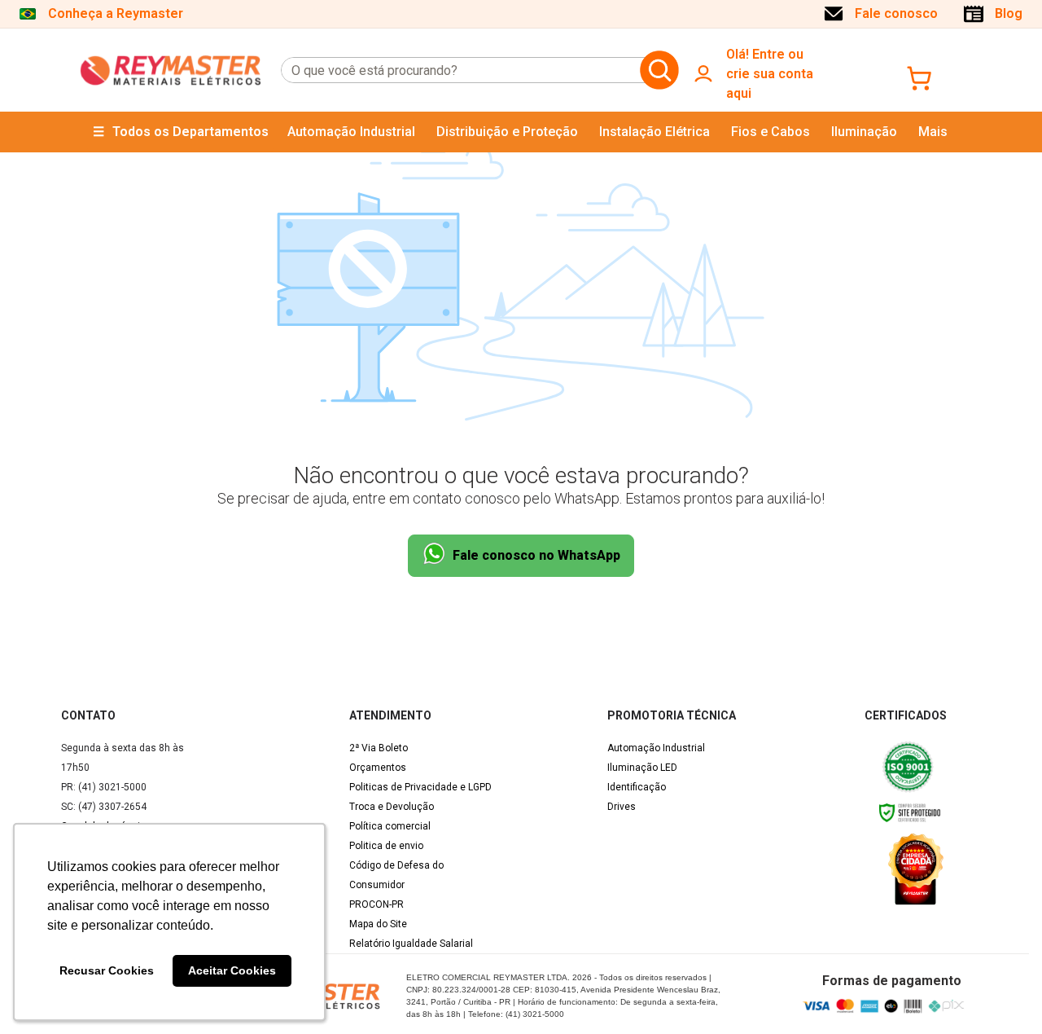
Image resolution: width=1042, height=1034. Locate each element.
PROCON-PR (376, 904)
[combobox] (457, 70)
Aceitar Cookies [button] (232, 970)
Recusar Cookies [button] (106, 970)
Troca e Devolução (391, 806)
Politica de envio (386, 845)
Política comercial (390, 826)
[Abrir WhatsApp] (1001, 993)
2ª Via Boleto (378, 748)
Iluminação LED (642, 767)
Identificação (636, 787)
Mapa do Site (378, 924)
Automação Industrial (656, 748)
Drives (621, 806)
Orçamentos (377, 767)
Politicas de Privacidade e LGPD (420, 787)
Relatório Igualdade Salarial (411, 943)
